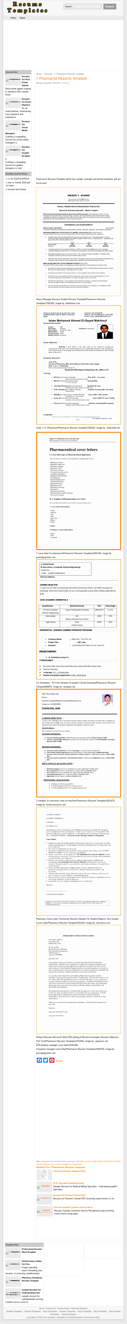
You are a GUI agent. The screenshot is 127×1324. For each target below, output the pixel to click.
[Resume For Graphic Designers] (13, 149)
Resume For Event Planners (26, 102)
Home (13, 18)
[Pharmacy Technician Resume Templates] (13, 1280)
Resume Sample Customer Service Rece (73, 1207)
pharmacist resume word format (53, 1161)
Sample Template (14, 1311)
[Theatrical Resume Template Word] (44, 1179)
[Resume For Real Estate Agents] (13, 79)
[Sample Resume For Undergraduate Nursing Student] (13, 1295)
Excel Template (84, 1311)
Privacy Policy (63, 1308)
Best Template (100, 1311)
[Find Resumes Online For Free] (13, 1263)
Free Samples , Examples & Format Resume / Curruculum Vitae (71, 1317)
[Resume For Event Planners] (13, 101)
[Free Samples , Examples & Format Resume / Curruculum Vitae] (27, 14)
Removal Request (79, 1308)
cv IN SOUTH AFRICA (18, 179)
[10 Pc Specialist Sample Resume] (44, 1185)
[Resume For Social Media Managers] (13, 124)
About (22, 18)
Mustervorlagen (69, 1314)
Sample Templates (32, 1311)
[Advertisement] (61, 44)
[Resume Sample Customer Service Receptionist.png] (45, 1212)
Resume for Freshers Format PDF (69, 1195)
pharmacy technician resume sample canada (85, 1161)
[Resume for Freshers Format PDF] (44, 1198)
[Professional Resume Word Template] (13, 1251)
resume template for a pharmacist (68, 1164)
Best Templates (50, 1311)
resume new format (17, 189)
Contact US (51, 1308)
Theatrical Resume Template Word (69, 1171)
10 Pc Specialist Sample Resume (68, 1183)
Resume (48, 74)
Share (59, 1061)
